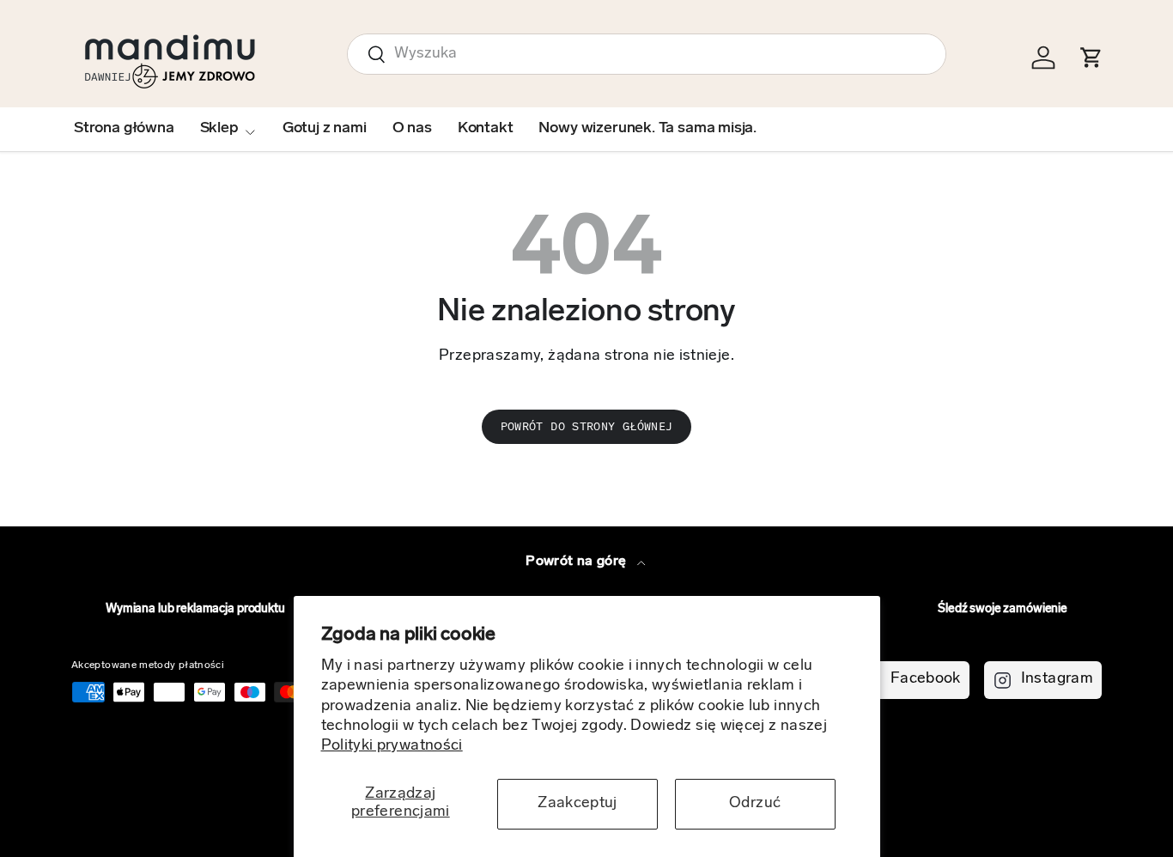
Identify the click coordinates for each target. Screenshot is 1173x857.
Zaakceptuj (577, 803)
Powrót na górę (577, 561)
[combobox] (646, 54)
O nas (412, 129)
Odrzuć (755, 803)
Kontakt (486, 129)
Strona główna (124, 129)
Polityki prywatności (392, 746)
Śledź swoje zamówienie (1002, 609)
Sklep (219, 129)
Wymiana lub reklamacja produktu (195, 609)
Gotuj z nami (325, 129)
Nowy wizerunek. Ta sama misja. (647, 129)
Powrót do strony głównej (587, 426)
